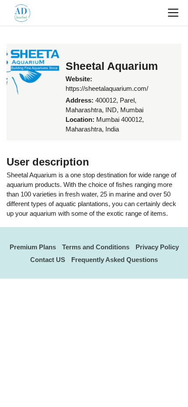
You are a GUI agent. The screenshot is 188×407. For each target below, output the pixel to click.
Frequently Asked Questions (114, 259)
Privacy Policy (157, 247)
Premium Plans (33, 247)
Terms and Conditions (95, 247)
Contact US (47, 259)
